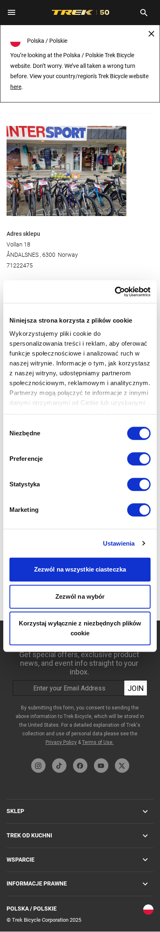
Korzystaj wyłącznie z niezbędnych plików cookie (80, 628)
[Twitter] (122, 765)
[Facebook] (80, 765)
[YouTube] (101, 765)
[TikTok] (59, 765)
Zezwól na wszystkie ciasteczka (80, 569)
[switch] (139, 458)
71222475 (20, 265)
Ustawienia (119, 543)
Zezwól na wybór (80, 596)
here (15, 87)
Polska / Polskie (32, 908)
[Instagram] (38, 765)
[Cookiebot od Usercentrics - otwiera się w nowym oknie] (115, 291)
